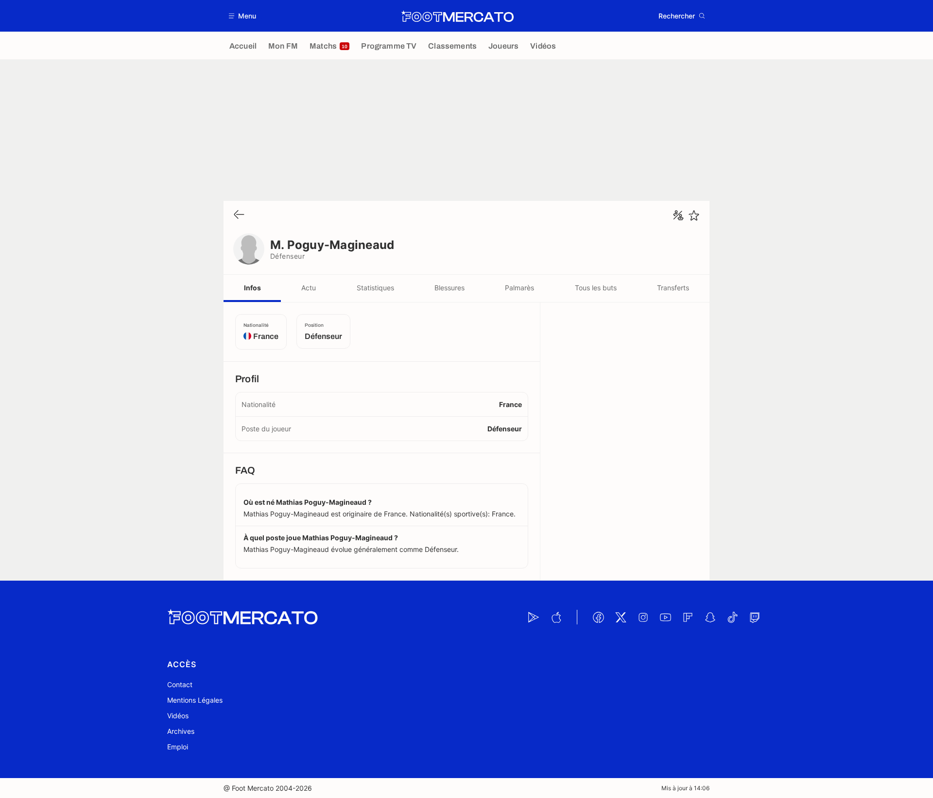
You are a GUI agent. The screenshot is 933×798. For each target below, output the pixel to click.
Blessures (449, 288)
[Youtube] (665, 617)
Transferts (673, 288)
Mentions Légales (195, 700)
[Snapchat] (710, 617)
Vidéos (178, 715)
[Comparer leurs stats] (678, 215)
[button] (243, 16)
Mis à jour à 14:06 (685, 788)
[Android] (533, 617)
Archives (180, 731)
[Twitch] (754, 617)
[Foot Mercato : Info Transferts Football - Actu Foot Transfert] (457, 16)
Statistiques (375, 288)
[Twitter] (620, 617)
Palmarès (519, 288)
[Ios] (556, 617)
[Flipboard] (687, 617)
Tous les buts (596, 288)
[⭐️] (694, 215)
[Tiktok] (732, 617)
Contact (179, 684)
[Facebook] (598, 617)
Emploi (177, 747)
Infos (252, 288)
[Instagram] (643, 617)
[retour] (239, 215)
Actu (308, 288)
